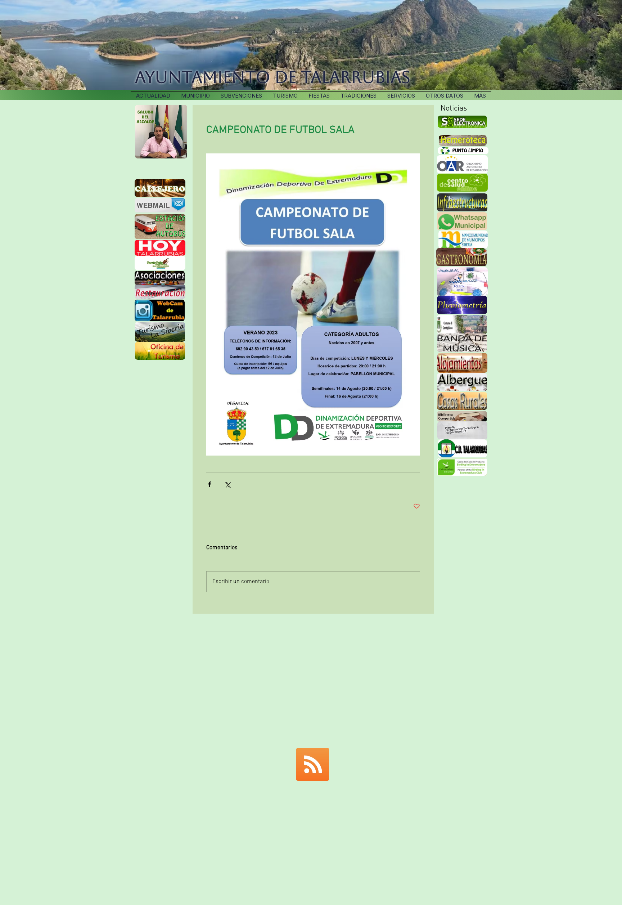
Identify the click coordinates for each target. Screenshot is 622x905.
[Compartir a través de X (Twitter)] (227, 484)
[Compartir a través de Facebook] (209, 484)
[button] (358, 96)
